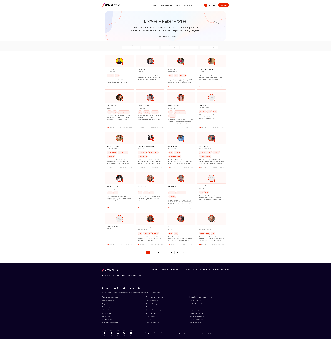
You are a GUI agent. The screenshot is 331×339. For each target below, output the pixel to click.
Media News (197, 269)
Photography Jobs (107, 307)
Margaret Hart (111, 106)
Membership (174, 269)
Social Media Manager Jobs (154, 310)
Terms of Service (212, 333)
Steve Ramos (172, 146)
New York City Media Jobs (197, 319)
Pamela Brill (141, 69)
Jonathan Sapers (112, 186)
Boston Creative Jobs (196, 322)
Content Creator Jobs (196, 300)
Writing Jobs (106, 310)
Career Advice (185, 269)
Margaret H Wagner (113, 146)
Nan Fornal (202, 105)
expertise (130, 45)
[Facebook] (104, 333)
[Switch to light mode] (205, 5)
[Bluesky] (124, 333)
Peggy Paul (172, 69)
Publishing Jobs (150, 316)
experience (209, 45)
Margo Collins (203, 146)
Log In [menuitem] (199, 5)
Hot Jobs (165, 269)
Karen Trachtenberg (144, 227)
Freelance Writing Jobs (152, 322)
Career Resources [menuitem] (166, 5)
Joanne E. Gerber (143, 106)
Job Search (155, 269)
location (189, 45)
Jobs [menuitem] (154, 5)
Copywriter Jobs (151, 313)
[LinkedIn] (117, 333)
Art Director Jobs (195, 307)
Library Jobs (106, 316)
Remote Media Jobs (108, 300)
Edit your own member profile (165, 36)
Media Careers (218, 269)
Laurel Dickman (173, 106)
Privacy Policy (225, 333)
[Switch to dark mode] (209, 5)
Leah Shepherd (143, 186)
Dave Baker (111, 69)
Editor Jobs (149, 319)
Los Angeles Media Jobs (197, 316)
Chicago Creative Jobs (196, 313)
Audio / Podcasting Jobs (153, 304)
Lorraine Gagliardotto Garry (147, 146)
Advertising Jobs (194, 310)
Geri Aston (171, 227)
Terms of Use (200, 333)
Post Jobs (223, 5)
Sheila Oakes (203, 186)
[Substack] (130, 333)
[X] (111, 333)
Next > (180, 252)
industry (169, 45)
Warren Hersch (204, 227)
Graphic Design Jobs (108, 304)
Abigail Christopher (113, 226)
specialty (150, 45)
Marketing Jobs (106, 313)
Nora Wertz (172, 186)
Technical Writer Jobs (152, 307)
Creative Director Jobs (196, 304)
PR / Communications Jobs (110, 322)
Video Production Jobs (152, 300)
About (227, 269)
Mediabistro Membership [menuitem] (184, 5)
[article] (119, 72)
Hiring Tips (206, 269)
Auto (213, 5)
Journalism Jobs (107, 319)
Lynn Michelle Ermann (206, 69)
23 (170, 252)
